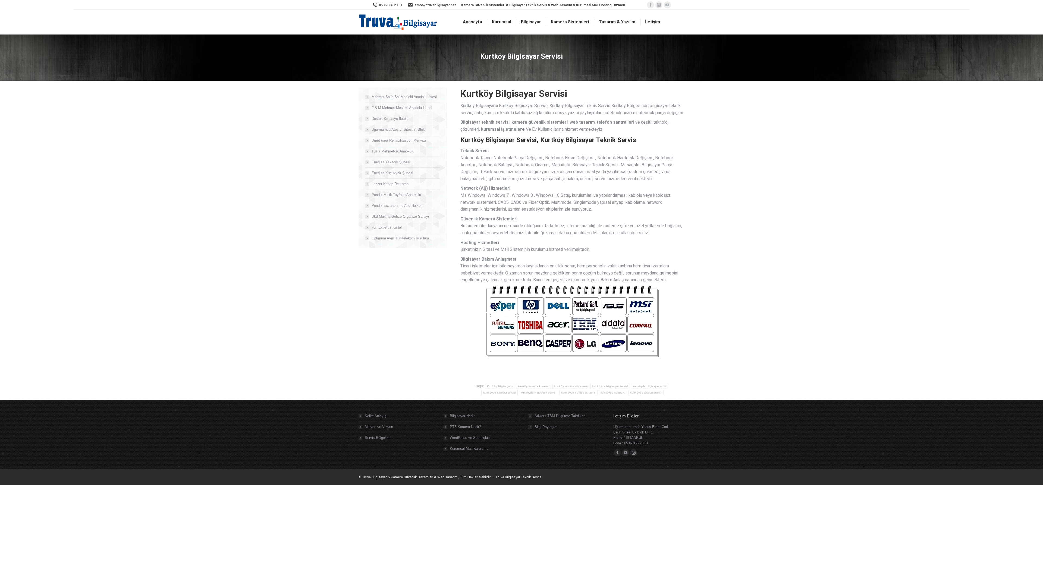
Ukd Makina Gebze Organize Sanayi (400, 216)
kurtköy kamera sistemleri (571, 386)
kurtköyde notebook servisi (538, 392)
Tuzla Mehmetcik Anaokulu (393, 151)
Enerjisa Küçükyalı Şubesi (392, 173)
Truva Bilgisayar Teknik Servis (518, 477)
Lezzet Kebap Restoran (390, 184)
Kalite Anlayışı (376, 416)
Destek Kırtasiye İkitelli (390, 119)
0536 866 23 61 (390, 5)
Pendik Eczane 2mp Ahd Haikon (397, 206)
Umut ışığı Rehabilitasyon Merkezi (399, 140)
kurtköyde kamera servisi (499, 392)
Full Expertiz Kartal (387, 227)
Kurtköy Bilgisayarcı (500, 386)
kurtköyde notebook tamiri (578, 392)
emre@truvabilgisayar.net (435, 5)
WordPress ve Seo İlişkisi (470, 438)
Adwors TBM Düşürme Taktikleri (560, 416)
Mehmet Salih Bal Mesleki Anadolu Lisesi (404, 97)
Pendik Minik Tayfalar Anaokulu (396, 195)
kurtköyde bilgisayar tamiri (650, 386)
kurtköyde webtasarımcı (646, 392)
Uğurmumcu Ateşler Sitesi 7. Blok (398, 129)
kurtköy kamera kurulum (533, 386)
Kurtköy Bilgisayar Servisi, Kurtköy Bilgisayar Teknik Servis (548, 140)
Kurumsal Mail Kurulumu (469, 449)
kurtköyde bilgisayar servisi (610, 386)
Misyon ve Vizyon (379, 427)
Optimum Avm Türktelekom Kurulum (400, 238)
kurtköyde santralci (613, 392)
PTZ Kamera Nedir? (465, 427)
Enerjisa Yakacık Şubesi (391, 162)
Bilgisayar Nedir (462, 416)
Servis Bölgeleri (377, 438)
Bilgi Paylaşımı (546, 427)
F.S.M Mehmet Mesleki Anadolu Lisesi (402, 108)
